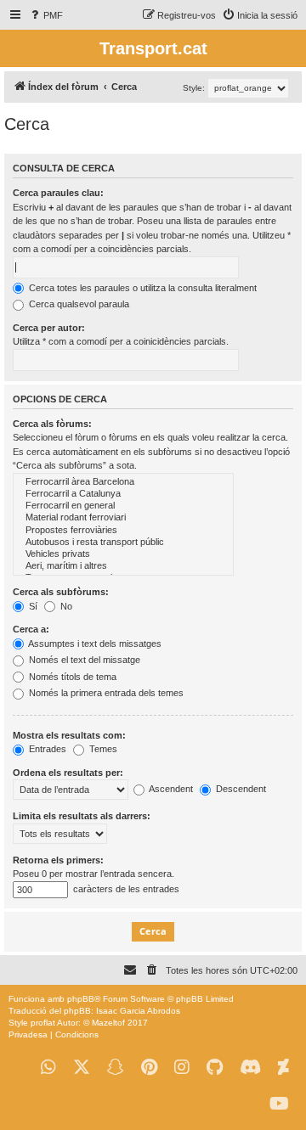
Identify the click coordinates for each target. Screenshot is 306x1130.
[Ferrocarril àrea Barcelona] (123, 482)
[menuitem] (45, 15)
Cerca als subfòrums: (61, 592)
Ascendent (170, 789)
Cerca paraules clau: (58, 193)
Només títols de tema (71, 677)
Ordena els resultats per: (68, 772)
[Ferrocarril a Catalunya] (123, 494)
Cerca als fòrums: (52, 424)
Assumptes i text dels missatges (94, 643)
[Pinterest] (149, 1068)
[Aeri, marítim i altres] (123, 566)
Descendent (239, 789)
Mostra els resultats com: (69, 735)
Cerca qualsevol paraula (77, 304)
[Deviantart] (283, 1068)
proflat (43, 1022)
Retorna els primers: (58, 860)
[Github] (214, 1068)
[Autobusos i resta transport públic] (123, 542)
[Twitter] (81, 1068)
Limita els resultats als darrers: (81, 816)
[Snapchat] (115, 1068)
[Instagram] (182, 1068)
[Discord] (250, 1068)
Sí (31, 606)
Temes (102, 749)
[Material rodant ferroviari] (123, 518)
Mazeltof (108, 1022)
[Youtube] (279, 1104)
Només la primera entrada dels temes (105, 693)
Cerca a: (31, 629)
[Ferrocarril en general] (123, 506)
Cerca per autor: (49, 328)
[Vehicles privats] (123, 554)
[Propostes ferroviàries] (123, 531)
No (65, 606)
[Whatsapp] (48, 1068)
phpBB (80, 999)
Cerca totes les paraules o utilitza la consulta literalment (141, 288)
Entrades (46, 749)
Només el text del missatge (83, 660)
